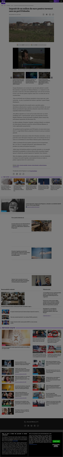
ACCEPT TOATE (56, 441)
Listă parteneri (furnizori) (33, 444)
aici (5, 449)
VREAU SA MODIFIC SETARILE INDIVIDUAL (56, 445)
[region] (31, 444)
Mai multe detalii (15, 440)
